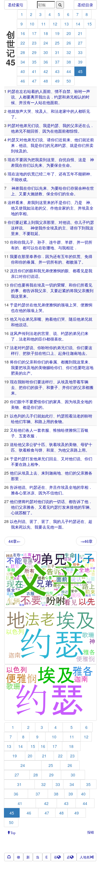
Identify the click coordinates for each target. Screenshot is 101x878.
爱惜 (37, 401)
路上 (42, 421)
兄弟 (54, 145)
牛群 (57, 242)
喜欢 (58, 339)
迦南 (74, 353)
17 (34, 33)
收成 (23, 179)
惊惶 (74, 131)
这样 (11, 202)
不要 (19, 159)
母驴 (84, 444)
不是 (59, 202)
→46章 (86, 541)
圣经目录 (85, 5)
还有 (62, 174)
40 (22, 71)
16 (22, 33)
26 (68, 43)
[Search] (60, 4)
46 (22, 81)
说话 (34, 276)
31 (57, 52)
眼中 (22, 401)
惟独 (57, 430)
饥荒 (31, 174)
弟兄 (70, 97)
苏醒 (23, 512)
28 (22, 52)
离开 (34, 97)
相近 (70, 247)
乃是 (78, 202)
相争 (34, 464)
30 (45, 52)
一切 (84, 242)
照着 (69, 416)
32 (68, 52)
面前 (47, 91)
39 (80, 62)
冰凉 (31, 493)
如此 (45, 416)
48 (45, 81)
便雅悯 (55, 270)
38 (68, 62)
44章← (14, 541)
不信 (50, 493)
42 (45, 71)
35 (34, 62)
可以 (31, 247)
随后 (73, 319)
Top (12, 832)
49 (57, 81)
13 (66, 24)
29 (34, 52)
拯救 (38, 193)
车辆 (84, 381)
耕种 (86, 174)
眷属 (31, 262)
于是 (14, 304)
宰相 (23, 213)
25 (57, 43)
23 (34, 43)
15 (89, 24)
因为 (46, 131)
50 (68, 81)
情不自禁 (62, 91)
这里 (51, 159)
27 (80, 43)
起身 (62, 353)
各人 (29, 430)
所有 (54, 262)
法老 (59, 111)
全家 (62, 208)
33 (80, 52)
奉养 (33, 256)
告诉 (31, 290)
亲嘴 (37, 319)
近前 (90, 139)
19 (57, 33)
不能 (27, 131)
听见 (86, 111)
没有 (27, 102)
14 (78, 24)
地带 (73, 381)
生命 (66, 165)
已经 (39, 174)
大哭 (27, 111)
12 (55, 24)
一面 (58, 527)
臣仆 (42, 339)
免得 (88, 256)
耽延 (34, 233)
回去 (53, 458)
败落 (74, 262)
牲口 (46, 353)
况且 (14, 270)
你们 (55, 139)
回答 (34, 131)
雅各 (88, 473)
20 (68, 33)
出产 (27, 373)
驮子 (31, 353)
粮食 (31, 450)
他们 (78, 139)
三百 (80, 430)
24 (45, 43)
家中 (66, 111)
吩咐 (78, 91)
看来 (19, 202)
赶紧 (23, 222)
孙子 (41, 242)
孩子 (38, 387)
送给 (14, 444)
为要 (50, 165)
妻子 (54, 387)
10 (32, 24)
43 (57, 71)
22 (22, 43)
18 (45, 33)
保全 (58, 165)
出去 (46, 97)
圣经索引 (16, 5)
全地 (84, 401)
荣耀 (61, 285)
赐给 (50, 367)
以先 (34, 165)
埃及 (39, 111)
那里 (51, 222)
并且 (53, 487)
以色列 (16, 416)
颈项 (65, 304)
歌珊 (46, 247)
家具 (57, 401)
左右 (23, 91)
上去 (33, 473)
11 (43, 24)
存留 (74, 188)
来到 (45, 473)
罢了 (33, 521)
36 (45, 62)
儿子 (82, 222)
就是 (74, 145)
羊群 (69, 242)
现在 (11, 159)
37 (57, 62)
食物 (58, 421)
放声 (19, 111)
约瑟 (11, 91)
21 (80, 33)
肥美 (15, 373)
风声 (18, 333)
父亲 (74, 125)
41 (34, 71)
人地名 (85, 856)
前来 (66, 139)
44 (68, 71)
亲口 (15, 276)
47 (34, 81)
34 (22, 62)
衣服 (45, 430)
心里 (23, 493)
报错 (90, 832)
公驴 (33, 444)
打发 (29, 458)
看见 (80, 270)
